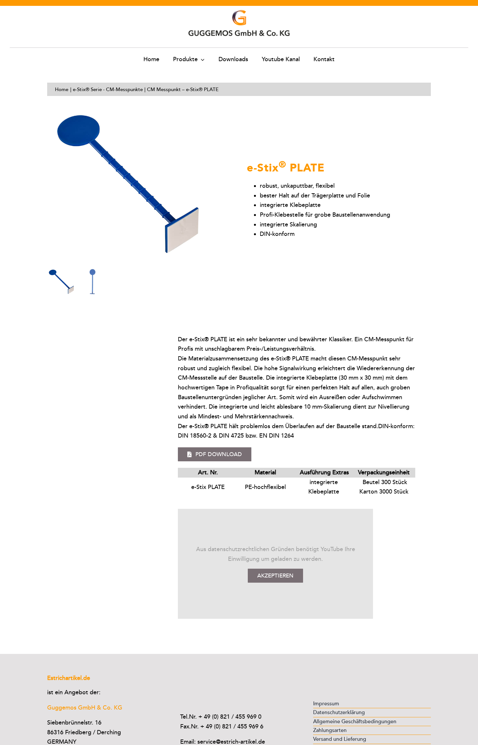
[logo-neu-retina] (239, 8)
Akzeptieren (275, 575)
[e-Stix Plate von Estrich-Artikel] (139, 183)
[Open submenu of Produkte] (201, 59)
